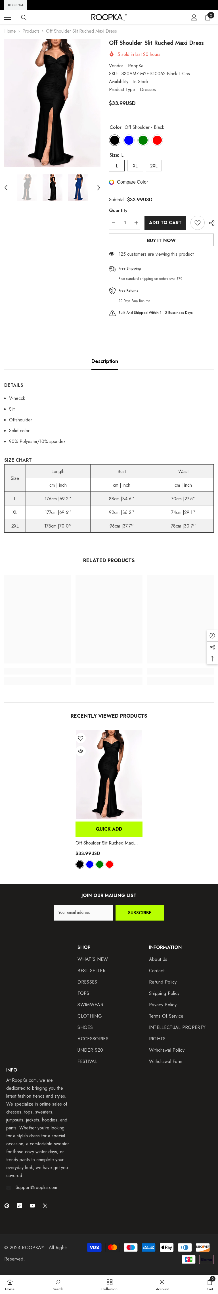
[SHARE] (210, 223)
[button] (6, 187)
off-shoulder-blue (89, 864)
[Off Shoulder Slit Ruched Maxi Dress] (109, 774)
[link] (37, 671)
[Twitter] (45, 1205)
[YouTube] (32, 1205)
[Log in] (194, 17)
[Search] (23, 17)
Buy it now (161, 240)
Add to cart (165, 222)
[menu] (7, 17)
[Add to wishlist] (197, 223)
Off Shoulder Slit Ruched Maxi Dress (105, 843)
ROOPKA (16, 5)
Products (30, 31)
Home (10, 31)
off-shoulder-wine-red (109, 864)
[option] (52, 103)
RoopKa (135, 65)
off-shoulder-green (99, 864)
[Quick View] (81, 751)
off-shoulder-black (80, 864)
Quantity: (119, 210)
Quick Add (109, 829)
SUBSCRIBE (140, 912)
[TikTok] (19, 1205)
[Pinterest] (7, 1205)
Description (104, 361)
